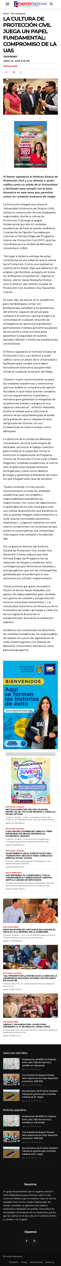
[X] (13, 72)
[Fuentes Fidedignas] (30, 4)
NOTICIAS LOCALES (15, 807)
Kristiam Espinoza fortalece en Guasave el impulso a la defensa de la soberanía (29, 930)
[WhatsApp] (21, 72)
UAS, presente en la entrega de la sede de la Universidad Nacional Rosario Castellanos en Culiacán (30, 978)
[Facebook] (6, 72)
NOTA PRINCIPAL (14, 873)
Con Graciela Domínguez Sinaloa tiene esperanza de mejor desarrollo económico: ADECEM (29, 833)
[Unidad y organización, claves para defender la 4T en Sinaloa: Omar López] (30, 1005)
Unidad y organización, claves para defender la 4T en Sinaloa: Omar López (26, 1025)
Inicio (6, 13)
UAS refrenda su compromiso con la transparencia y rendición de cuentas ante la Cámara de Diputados (29, 877)
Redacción (10, 66)
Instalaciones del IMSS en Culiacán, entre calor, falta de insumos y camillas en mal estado (30, 811)
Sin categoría (18, 13)
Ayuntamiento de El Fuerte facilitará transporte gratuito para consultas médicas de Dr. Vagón (29, 855)
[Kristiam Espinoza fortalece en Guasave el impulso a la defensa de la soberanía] (30, 911)
